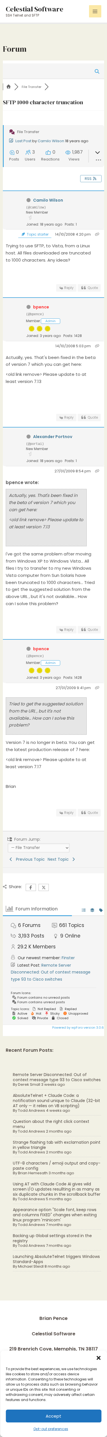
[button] (98, 1358)
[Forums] (8, 87)
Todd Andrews (31, 1110)
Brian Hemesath (33, 1173)
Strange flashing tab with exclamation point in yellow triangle (56, 1144)
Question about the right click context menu (51, 1124)
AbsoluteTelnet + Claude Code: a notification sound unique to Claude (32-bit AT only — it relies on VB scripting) (56, 1101)
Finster (68, 958)
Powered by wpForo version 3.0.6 (77, 1027)
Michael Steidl (31, 1266)
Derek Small (29, 1084)
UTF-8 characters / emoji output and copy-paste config (56, 1165)
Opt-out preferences (50, 1428)
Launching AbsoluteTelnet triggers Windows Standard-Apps (56, 1259)
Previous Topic (29, 859)
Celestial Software (34, 9)
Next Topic (59, 859)
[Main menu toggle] (95, 11)
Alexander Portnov (52, 436)
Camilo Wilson (51, 141)
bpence (41, 307)
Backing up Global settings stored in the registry (52, 1238)
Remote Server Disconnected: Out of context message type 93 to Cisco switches (57, 1077)
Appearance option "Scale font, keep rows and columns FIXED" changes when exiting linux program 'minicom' (55, 1215)
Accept (53, 1416)
